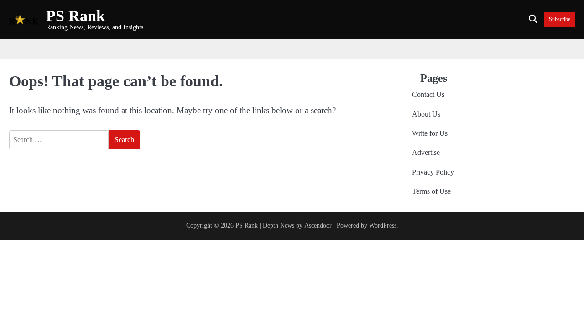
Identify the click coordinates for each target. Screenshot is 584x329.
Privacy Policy (433, 172)
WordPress (382, 225)
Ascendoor (318, 225)
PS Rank (75, 15)
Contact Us (428, 94)
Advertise (426, 153)
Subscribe (559, 19)
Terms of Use (431, 191)
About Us (426, 114)
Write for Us (430, 133)
